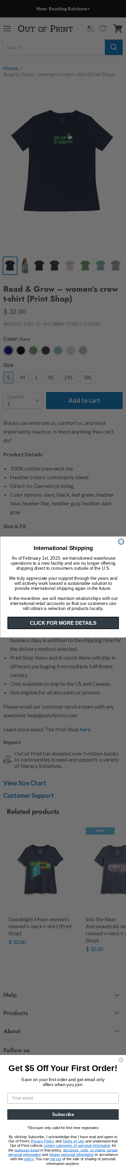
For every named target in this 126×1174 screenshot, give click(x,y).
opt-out (55, 1159)
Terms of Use (73, 1141)
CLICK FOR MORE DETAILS (63, 623)
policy (29, 1159)
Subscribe (63, 1114)
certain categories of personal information (77, 1145)
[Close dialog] (121, 542)
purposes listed (26, 1150)
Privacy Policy (42, 1141)
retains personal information (71, 1155)
